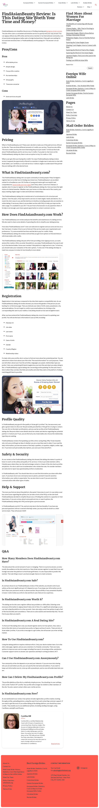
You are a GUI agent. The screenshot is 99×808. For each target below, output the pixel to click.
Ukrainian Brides (71, 150)
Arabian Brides (87, 3)
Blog (88, 7)
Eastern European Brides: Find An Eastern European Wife (79, 94)
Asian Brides (62, 3)
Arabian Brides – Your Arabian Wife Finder (80, 86)
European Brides (28, 3)
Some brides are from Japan (22, 184)
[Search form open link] (96, 5)
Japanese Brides (71, 134)
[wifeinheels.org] (9, 5)
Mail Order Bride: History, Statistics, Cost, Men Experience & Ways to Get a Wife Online (13, 771)
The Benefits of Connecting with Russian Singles (79, 24)
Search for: (69, 64)
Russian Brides (71, 153)
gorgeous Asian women (54, 31)
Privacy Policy (71, 118)
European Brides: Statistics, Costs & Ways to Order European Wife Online (80, 89)
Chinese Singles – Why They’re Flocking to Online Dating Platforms (80, 29)
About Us (69, 107)
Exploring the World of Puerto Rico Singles (80, 50)
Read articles (55, 743)
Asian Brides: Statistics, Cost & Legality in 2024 (79, 82)
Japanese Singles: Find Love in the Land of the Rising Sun (81, 56)
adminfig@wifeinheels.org (62, 770)
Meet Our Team (71, 112)
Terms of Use (70, 121)
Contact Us (70, 109)
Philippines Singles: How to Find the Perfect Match (80, 38)
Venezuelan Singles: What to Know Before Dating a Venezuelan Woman (80, 34)
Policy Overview (71, 115)
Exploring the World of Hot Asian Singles (79, 53)
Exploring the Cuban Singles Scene (77, 42)
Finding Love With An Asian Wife (77, 60)
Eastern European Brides (45, 3)
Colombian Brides (72, 140)
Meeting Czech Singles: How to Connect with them (81, 46)
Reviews (79, 7)
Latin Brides (74, 3)
